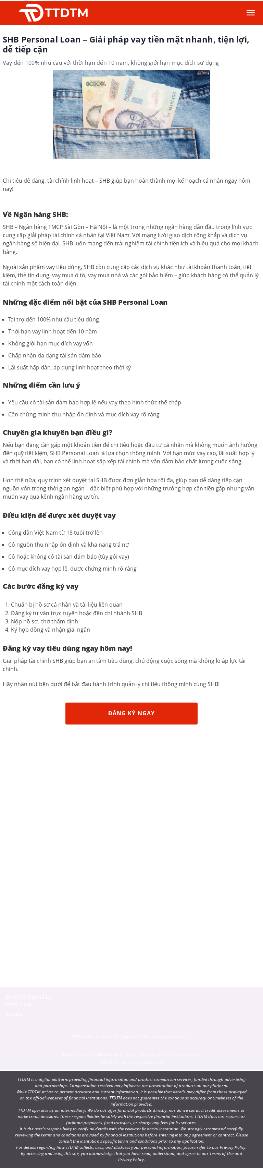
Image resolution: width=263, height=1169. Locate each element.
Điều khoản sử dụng (78, 1054)
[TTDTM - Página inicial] (53, 13)
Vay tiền (13, 1015)
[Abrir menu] (251, 12)
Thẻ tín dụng (18, 1004)
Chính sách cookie (153, 1054)
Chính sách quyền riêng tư (116, 1054)
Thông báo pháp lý (185, 1054)
